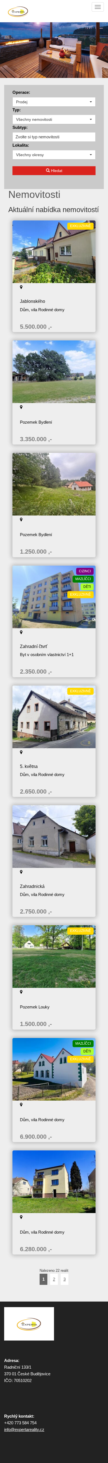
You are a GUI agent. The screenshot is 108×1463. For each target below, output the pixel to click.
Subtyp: (20, 127)
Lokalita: (20, 145)
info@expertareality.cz (24, 1429)
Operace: (21, 92)
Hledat (56, 170)
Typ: (16, 109)
